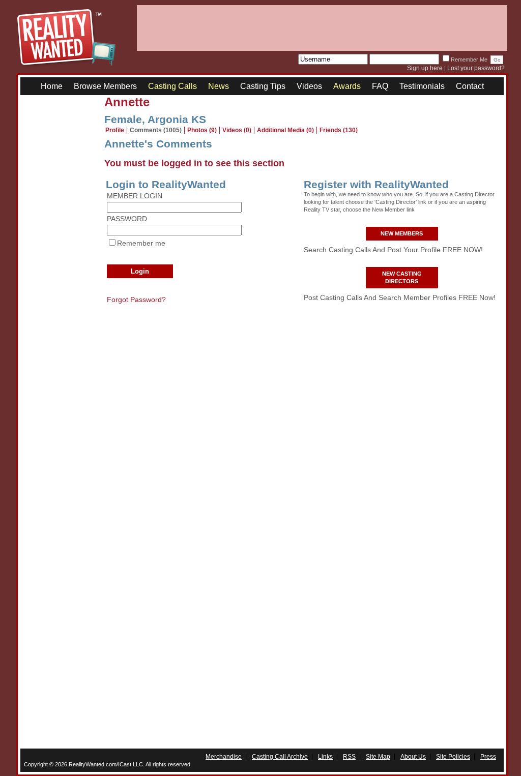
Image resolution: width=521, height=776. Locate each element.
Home (52, 86)
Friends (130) (339, 130)
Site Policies (453, 756)
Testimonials (422, 86)
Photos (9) (202, 130)
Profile (114, 130)
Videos (309, 86)
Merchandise (224, 756)
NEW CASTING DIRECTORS (402, 277)
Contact (470, 86)
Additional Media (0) (285, 130)
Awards (347, 86)
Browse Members (105, 86)
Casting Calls (172, 86)
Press (488, 756)
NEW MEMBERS (402, 233)
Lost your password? (476, 68)
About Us (413, 756)
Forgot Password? (136, 299)
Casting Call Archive (280, 756)
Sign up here (425, 68)
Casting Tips (262, 86)
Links (325, 756)
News (218, 86)
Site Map (378, 756)
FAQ (380, 86)
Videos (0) (236, 130)
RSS (349, 756)
